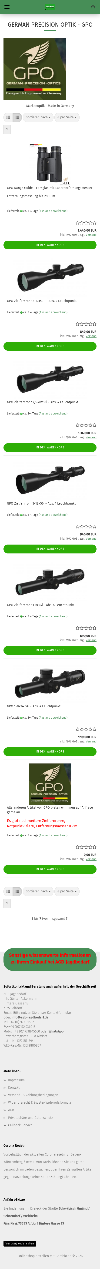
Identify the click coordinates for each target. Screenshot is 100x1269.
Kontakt (14, 1088)
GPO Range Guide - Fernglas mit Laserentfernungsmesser (49, 188)
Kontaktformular (59, 1013)
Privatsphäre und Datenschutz (30, 1118)
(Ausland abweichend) (53, 211)
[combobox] (38, 117)
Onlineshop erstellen (33, 1256)
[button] (8, 117)
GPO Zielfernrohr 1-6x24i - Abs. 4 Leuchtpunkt (40, 605)
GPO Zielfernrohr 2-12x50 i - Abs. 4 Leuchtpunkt (42, 301)
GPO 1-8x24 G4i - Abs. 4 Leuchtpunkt (33, 706)
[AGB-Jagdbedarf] (50, 7)
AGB (11, 1110)
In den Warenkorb (50, 245)
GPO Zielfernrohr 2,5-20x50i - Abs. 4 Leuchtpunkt (42, 402)
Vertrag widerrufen (20, 1243)
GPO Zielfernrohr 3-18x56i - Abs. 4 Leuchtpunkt (41, 503)
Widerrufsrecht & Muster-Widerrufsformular (40, 1103)
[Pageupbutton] (87, 1262)
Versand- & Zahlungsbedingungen (33, 1095)
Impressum (16, 1080)
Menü (7, 7)
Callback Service (20, 1125)
